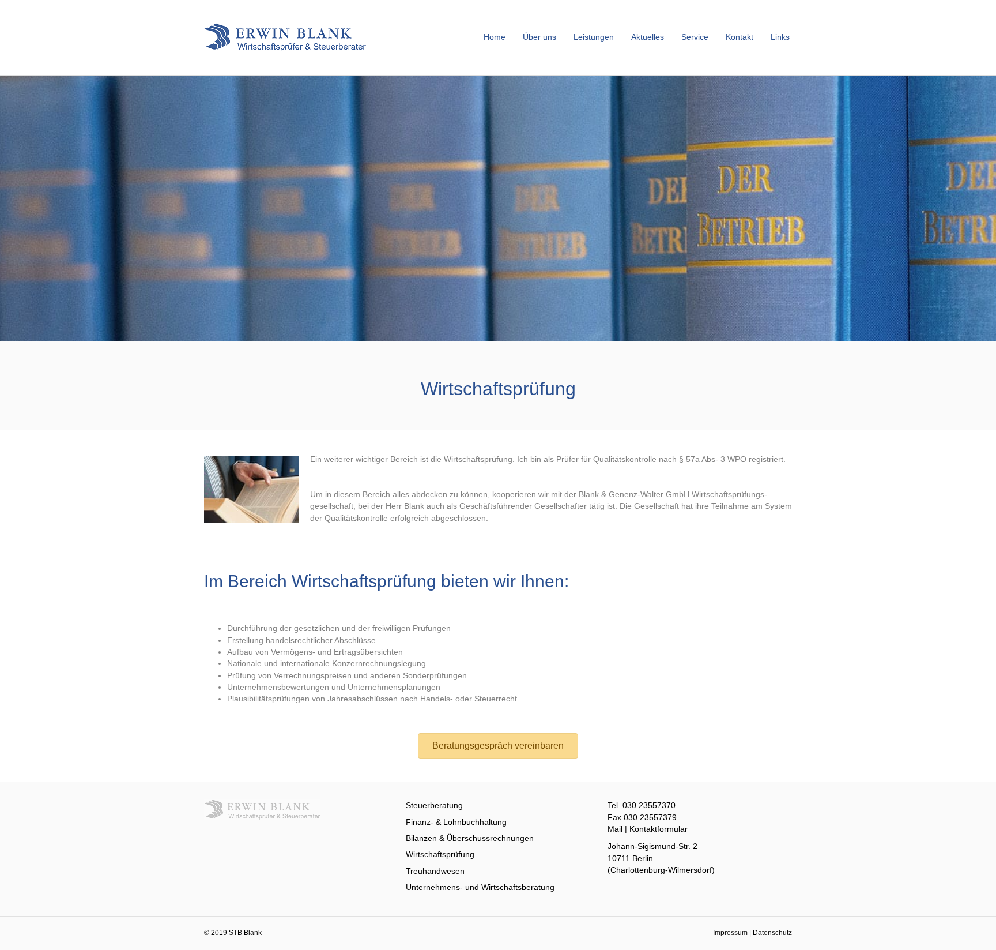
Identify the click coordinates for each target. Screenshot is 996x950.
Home (494, 37)
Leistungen (594, 37)
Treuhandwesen (435, 871)
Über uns (539, 37)
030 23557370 (649, 805)
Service (694, 37)
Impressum (730, 933)
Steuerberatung (434, 805)
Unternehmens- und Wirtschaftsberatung (480, 887)
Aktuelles (647, 37)
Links (780, 37)
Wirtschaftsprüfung (440, 854)
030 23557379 (650, 817)
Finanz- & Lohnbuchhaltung (456, 822)
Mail (615, 828)
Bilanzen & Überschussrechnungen (470, 838)
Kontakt (739, 37)
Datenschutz (772, 933)
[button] (498, 746)
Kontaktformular (658, 828)
